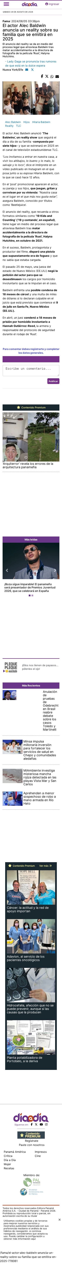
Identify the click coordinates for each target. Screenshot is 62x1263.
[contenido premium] (31, 1135)
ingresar (54, 4)
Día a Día (10, 1160)
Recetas (9, 1168)
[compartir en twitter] (46, 76)
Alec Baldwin (13, 122)
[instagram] (46, 1124)
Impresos (41, 1151)
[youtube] (41, 1124)
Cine (38, 1156)
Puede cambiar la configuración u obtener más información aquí (24, 1237)
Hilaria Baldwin (41, 122)
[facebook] (32, 1124)
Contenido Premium (33, 407)
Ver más (44, 865)
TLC (18, 125)
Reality (9, 125)
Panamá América (15, 1151)
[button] (7, 570)
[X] (36, 1124)
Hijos (26, 122)
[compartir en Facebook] (42, 76)
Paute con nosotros (31, 1145)
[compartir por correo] (57, 76)
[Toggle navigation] (6, 4)
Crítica (8, 1156)
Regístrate (31, 1140)
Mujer (7, 1164)
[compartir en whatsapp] (52, 76)
